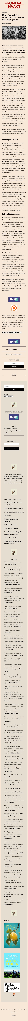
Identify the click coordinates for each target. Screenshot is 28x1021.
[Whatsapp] (18, 332)
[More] (20, 332)
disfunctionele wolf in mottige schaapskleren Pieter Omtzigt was (13, 52)
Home (14, 1015)
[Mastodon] (7, 332)
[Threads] (16, 332)
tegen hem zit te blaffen (16, 181)
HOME (14, 375)
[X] (5, 332)
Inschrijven (11, 449)
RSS (14, 996)
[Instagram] (12, 332)
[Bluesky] (3, 332)
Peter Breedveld (14, 349)
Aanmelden (14, 366)
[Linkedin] (14, 332)
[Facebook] (10, 332)
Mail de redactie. (17, 354)
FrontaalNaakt (14, 5)
